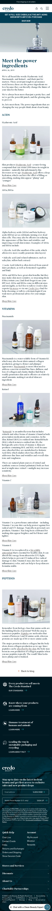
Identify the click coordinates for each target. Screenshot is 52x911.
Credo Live (33, 288)
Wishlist (31, 841)
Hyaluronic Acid (23, 164)
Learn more (14, 710)
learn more (14, 729)
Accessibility (40, 896)
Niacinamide (20, 366)
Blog (30, 900)
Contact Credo (9, 841)
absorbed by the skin (26, 649)
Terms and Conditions (33, 820)
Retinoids (7, 431)
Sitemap (22, 900)
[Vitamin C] (26, 518)
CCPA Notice (20, 898)
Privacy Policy (7, 898)
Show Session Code (11, 856)
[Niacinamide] (26, 354)
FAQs (4, 845)
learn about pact (17, 752)
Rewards (31, 844)
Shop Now (26, 21)
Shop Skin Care (9, 185)
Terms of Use (33, 898)
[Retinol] (26, 427)
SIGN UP (40, 800)
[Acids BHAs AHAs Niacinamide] (26, 227)
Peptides (25, 633)
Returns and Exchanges (13, 848)
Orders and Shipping (11, 852)
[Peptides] (26, 623)
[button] (37, 8)
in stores (14, 288)
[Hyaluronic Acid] (26, 160)
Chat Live (6, 837)
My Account (32, 837)
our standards (16, 690)
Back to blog (27, 671)
